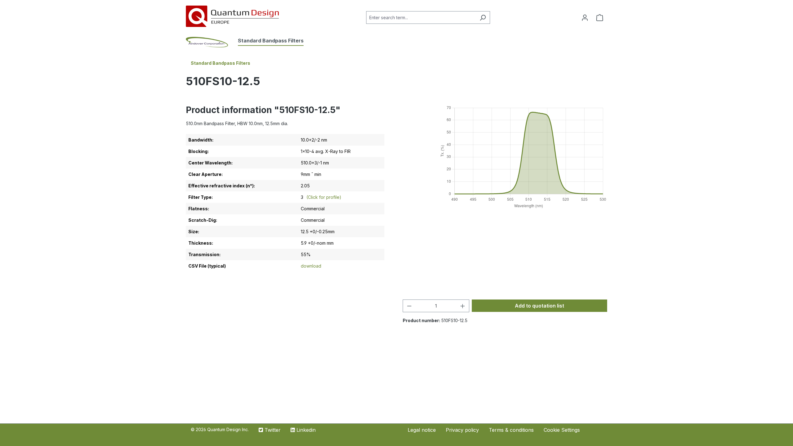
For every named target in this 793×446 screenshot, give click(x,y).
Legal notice (422, 430)
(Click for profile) (323, 197)
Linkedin (305, 430)
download (311, 266)
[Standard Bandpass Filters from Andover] (212, 42)
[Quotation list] (599, 17)
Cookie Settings (562, 430)
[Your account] (584, 17)
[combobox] (421, 17)
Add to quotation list (539, 306)
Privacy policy (462, 430)
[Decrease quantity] (409, 306)
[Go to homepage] (232, 16)
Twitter (272, 430)
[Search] (482, 17)
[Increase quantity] (462, 306)
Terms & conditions (511, 430)
